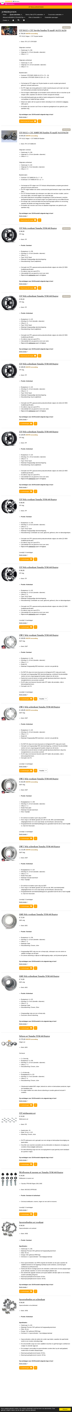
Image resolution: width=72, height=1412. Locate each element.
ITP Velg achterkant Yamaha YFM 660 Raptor (38, 296)
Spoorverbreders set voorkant (31, 1222)
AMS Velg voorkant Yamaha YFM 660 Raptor (38, 914)
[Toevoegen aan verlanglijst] (39, 121)
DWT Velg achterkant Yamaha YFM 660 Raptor (39, 707)
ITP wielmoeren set (27, 1113)
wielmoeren (32, 275)
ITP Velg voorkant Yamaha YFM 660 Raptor (38, 228)
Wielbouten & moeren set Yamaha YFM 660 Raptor (41, 1172)
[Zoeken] (18, 20)
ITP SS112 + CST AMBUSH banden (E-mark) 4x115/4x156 (43, 132)
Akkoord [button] (65, 1409)
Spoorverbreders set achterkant (32, 1299)
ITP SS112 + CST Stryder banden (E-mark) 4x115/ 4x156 (42, 30)
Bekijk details (23, 117)
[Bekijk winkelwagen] (24, 20)
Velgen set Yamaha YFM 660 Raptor (34, 1036)
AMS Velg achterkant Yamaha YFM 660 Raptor (39, 976)
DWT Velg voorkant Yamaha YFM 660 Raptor (38, 635)
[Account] (13, 20)
